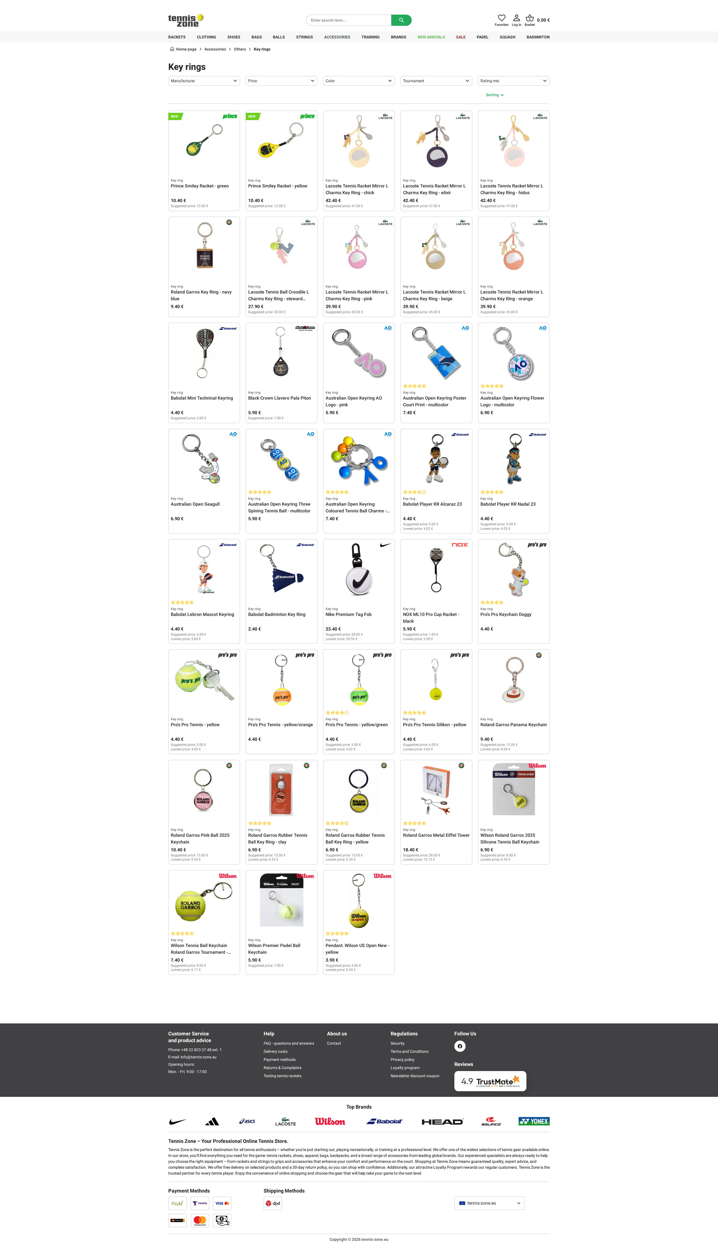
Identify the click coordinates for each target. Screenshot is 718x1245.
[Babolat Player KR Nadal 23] (514, 459)
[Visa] (222, 1203)
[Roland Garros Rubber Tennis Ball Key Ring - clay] (282, 790)
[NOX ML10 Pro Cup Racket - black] (436, 570)
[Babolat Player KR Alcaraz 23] (436, 459)
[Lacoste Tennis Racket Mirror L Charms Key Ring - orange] (514, 247)
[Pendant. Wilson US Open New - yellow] (359, 901)
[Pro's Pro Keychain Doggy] (514, 570)
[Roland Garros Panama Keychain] (514, 680)
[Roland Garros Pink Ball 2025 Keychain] (204, 790)
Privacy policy (403, 1059)
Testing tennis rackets (283, 1076)
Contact (334, 1043)
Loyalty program (405, 1067)
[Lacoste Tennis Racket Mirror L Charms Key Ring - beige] (436, 247)
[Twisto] (200, 1203)
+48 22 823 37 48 (199, 4)
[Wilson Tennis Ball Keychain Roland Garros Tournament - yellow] (204, 901)
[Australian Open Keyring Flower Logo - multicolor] (514, 353)
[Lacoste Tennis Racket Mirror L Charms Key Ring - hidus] (514, 141)
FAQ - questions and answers (289, 1043)
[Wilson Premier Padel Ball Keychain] (282, 901)
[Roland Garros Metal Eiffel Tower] (436, 790)
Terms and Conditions (410, 1051)
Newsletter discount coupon (415, 1076)
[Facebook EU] (460, 1046)
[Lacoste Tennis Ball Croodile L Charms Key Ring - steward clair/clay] (282, 247)
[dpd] (273, 1203)
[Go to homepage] (186, 20)
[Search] (401, 20)
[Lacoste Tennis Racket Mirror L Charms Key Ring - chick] (359, 141)
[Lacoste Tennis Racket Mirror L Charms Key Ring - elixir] (436, 141)
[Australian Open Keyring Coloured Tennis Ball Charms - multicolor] (359, 459)
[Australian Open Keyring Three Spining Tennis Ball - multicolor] (282, 459)
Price (252, 81)
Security (398, 1043)
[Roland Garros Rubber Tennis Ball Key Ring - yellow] (359, 790)
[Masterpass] (177, 1220)
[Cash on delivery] (222, 1220)
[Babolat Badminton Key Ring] (282, 570)
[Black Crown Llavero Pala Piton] (282, 353)
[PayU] (177, 1203)
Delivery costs (275, 1051)
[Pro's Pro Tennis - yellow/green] (359, 680)
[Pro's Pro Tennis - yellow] (204, 680)
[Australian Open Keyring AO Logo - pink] (359, 353)
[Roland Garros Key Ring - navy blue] (204, 247)
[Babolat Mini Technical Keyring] (204, 353)
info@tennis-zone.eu (199, 1057)
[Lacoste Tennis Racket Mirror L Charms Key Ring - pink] (359, 247)
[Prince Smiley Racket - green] (204, 141)
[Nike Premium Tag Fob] (359, 570)
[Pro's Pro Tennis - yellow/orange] (282, 680)
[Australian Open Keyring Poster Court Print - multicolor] (436, 353)
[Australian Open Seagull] (204, 459)
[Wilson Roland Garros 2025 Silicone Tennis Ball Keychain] (514, 790)
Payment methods (280, 1059)
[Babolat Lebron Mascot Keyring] (204, 570)
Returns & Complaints (283, 1067)
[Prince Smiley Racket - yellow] (282, 141)
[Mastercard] (200, 1220)
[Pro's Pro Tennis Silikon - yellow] (436, 680)
